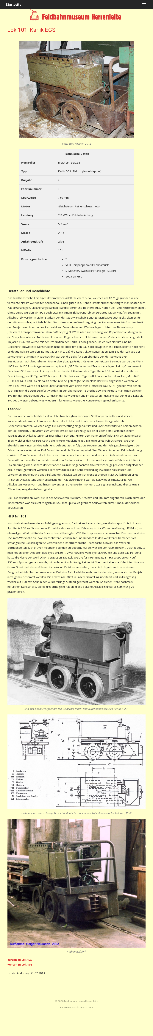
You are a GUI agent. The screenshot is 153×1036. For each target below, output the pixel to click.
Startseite (13, 5)
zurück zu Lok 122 (19, 959)
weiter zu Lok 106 (19, 964)
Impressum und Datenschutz (76, 1007)
